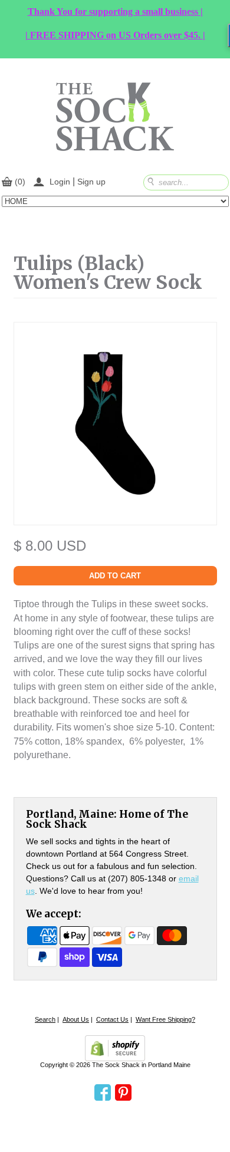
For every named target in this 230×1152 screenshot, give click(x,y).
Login (60, 181)
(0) (20, 181)
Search (45, 1019)
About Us (76, 1019)
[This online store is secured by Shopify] (115, 1048)
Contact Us (112, 1019)
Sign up (91, 181)
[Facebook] (102, 1093)
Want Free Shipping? (165, 1019)
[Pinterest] (123, 1093)
